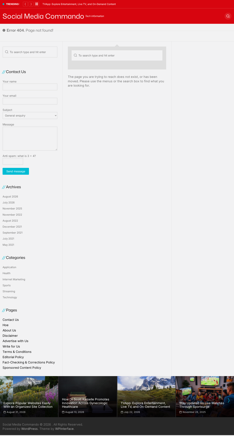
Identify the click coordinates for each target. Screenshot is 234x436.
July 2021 (8, 238)
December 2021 (12, 226)
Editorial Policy (13, 357)
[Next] (31, 4)
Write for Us (11, 346)
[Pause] (36, 4)
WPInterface (64, 429)
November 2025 (12, 208)
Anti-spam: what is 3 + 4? (19, 156)
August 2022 (10, 220)
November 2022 (12, 214)
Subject (7, 110)
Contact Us (11, 320)
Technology (10, 297)
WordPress (29, 429)
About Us (9, 330)
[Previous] (25, 4)
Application (9, 267)
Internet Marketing (14, 279)
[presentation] (228, 400)
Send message (15, 171)
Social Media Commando (43, 16)
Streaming (9, 291)
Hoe (6, 325)
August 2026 (10, 196)
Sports (7, 285)
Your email (9, 95)
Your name (9, 81)
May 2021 (8, 244)
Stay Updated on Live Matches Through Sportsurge (201, 405)
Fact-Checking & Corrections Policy (29, 362)
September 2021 (12, 232)
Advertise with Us (15, 341)
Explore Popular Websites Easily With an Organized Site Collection (28, 405)
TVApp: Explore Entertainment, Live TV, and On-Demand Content (79, 4)
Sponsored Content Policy (22, 367)
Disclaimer (10, 335)
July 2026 (9, 202)
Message (8, 124)
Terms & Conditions (17, 352)
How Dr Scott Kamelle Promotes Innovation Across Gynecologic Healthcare (85, 402)
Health (6, 273)
